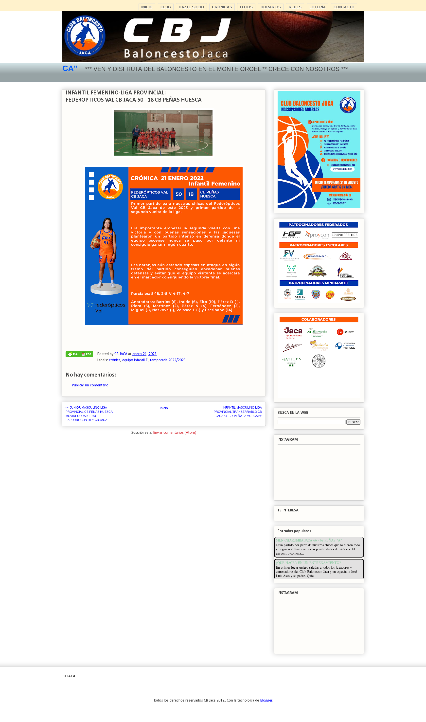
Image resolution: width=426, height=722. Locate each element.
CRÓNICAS (222, 7)
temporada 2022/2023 (168, 360)
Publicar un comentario (90, 385)
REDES (295, 7)
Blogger (266, 701)
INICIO (147, 7)
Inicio (164, 408)
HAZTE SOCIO (191, 7)
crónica (114, 360)
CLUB (165, 7)
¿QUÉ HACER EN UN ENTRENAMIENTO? (308, 562)
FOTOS (246, 7)
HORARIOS (271, 7)
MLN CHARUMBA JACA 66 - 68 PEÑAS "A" (309, 540)
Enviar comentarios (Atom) (174, 433)
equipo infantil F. (135, 360)
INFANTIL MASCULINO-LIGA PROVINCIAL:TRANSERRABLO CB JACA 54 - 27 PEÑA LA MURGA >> (238, 411)
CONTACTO (344, 7)
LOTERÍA (317, 7)
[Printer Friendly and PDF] (79, 355)
